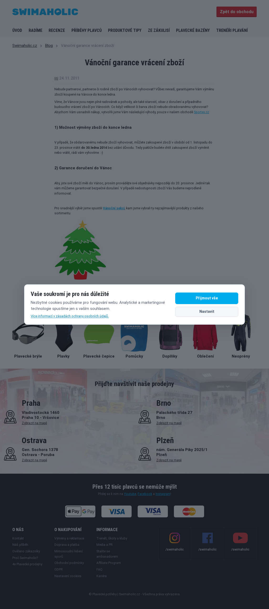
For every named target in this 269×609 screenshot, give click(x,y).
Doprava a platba (66, 545)
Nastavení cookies (67, 576)
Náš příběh (20, 545)
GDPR (58, 569)
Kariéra (101, 576)
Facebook (145, 494)
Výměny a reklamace (69, 538)
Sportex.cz (201, 112)
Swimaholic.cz (24, 45)
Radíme (35, 30)
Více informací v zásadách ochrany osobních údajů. (70, 316)
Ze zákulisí (159, 30)
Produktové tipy (124, 30)
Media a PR (104, 545)
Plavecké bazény (193, 30)
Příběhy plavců (86, 30)
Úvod (17, 30)
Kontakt (18, 538)
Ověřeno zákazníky (26, 551)
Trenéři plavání (232, 30)
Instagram (163, 494)
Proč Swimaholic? (25, 558)
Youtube (130, 494)
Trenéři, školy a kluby (111, 538)
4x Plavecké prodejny (27, 564)
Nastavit (206, 311)
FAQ (99, 569)
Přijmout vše (207, 298)
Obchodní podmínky (69, 563)
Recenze (57, 30)
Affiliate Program (108, 563)
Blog (49, 45)
